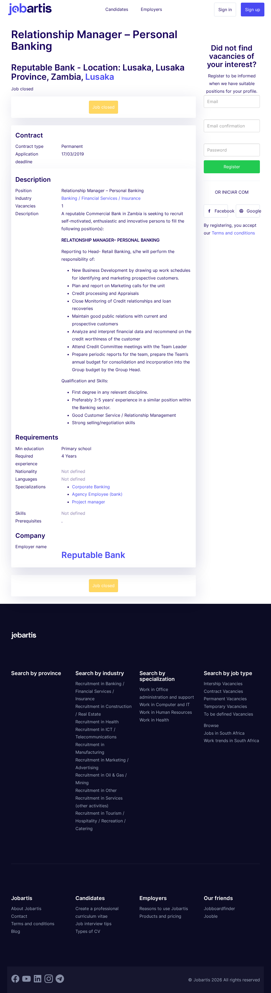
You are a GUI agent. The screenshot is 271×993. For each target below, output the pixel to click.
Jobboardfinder (219, 908)
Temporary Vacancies (225, 706)
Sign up (252, 9)
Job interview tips (93, 923)
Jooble (211, 916)
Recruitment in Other (96, 790)
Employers (151, 9)
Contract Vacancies (223, 691)
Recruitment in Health (97, 721)
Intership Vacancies (223, 683)
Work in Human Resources (165, 712)
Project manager (88, 501)
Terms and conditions (233, 233)
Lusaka (99, 77)
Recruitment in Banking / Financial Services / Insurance (99, 691)
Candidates (116, 9)
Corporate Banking (91, 486)
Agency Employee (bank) (97, 494)
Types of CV (87, 931)
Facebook (221, 211)
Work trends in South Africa (231, 740)
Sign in (225, 9)
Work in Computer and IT (164, 704)
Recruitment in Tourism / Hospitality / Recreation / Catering (100, 820)
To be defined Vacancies (228, 714)
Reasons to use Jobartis (163, 908)
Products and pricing (160, 916)
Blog (15, 931)
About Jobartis (26, 908)
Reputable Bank (93, 555)
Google (253, 211)
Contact (19, 916)
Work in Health (154, 719)
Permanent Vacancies (225, 698)
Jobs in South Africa (224, 733)
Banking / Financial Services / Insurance (101, 198)
